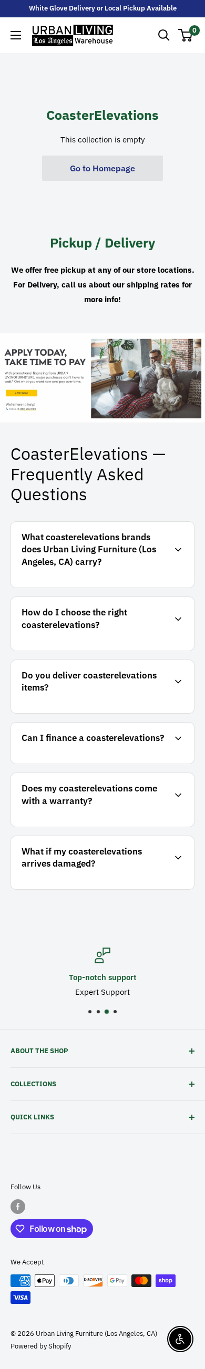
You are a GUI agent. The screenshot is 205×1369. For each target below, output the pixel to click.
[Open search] (164, 35)
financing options (101, 762)
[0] (185, 35)
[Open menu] (16, 35)
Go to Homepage (102, 168)
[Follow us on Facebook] (18, 1206)
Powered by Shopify (41, 1346)
